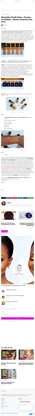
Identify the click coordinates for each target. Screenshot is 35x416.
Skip (28, 414)
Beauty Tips (5, 380)
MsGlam (5, 24)
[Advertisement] (17, 6)
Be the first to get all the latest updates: (8, 308)
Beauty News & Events (4, 406)
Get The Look (3, 404)
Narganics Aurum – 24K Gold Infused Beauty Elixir (15, 295)
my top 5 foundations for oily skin (8, 166)
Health (2, 407)
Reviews (8, 14)
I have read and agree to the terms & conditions (9, 321)
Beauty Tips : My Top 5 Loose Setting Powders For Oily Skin (8, 223)
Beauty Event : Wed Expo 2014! (11, 301)
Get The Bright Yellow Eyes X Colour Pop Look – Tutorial (13, 285)
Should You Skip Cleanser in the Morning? (8, 363)
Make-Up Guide (3, 402)
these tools (28, 93)
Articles (3, 14)
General (5, 14)
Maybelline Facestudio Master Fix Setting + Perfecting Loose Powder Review (27, 224)
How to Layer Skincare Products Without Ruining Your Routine (26, 363)
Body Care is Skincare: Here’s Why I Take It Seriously (8, 383)
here (28, 175)
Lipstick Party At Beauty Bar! (11, 289)
